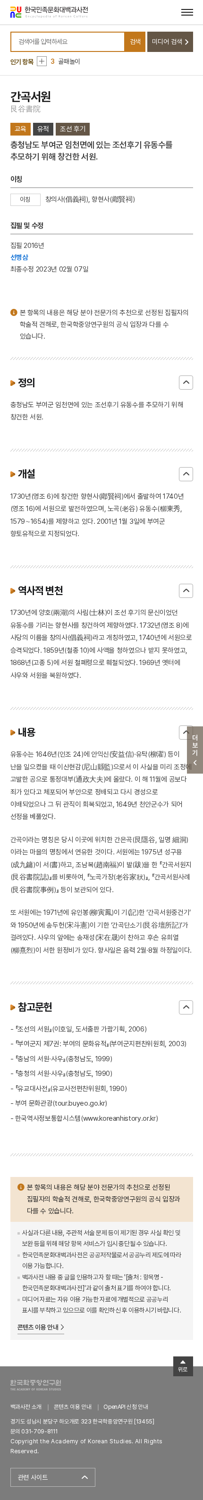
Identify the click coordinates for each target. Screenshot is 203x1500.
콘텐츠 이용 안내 (38, 1327)
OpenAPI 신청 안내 (125, 1406)
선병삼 (19, 257)
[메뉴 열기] (187, 12)
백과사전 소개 (26, 1406)
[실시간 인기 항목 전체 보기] (42, 61)
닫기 (186, 382)
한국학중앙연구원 (35, 1385)
